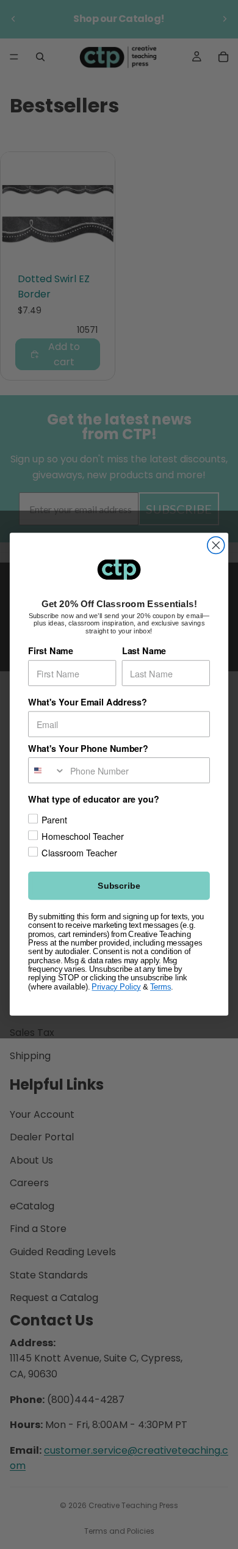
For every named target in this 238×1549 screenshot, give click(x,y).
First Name (50, 651)
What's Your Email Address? (87, 702)
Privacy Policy (116, 987)
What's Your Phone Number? (88, 748)
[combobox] (47, 770)
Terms (160, 987)
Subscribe (119, 886)
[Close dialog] (216, 545)
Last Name (144, 651)
